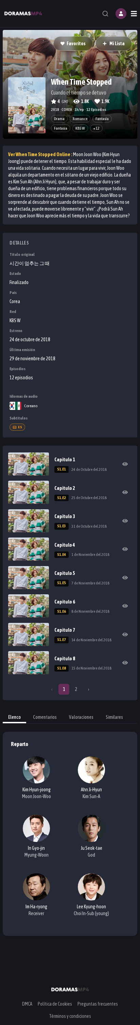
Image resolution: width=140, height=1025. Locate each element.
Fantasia (60, 128)
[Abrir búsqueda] (105, 13)
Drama (59, 118)
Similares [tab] (114, 717)
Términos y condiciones (70, 1016)
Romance (80, 118)
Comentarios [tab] (45, 717)
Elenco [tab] (14, 717)
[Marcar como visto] (125, 464)
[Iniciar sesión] (121, 13)
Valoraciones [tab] (81, 717)
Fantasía (102, 118)
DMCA (27, 1004)
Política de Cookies (55, 1004)
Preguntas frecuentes (97, 1004)
